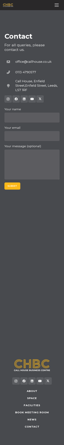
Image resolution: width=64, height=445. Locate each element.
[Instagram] (8, 99)
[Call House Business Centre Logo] (8, 5)
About (32, 391)
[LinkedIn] (24, 99)
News (32, 419)
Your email (12, 127)
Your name (12, 109)
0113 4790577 (25, 72)
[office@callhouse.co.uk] (9, 62)
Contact (32, 426)
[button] (56, 5)
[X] (40, 99)
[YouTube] (32, 99)
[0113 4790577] (9, 72)
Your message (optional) (22, 146)
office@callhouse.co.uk (33, 62)
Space (32, 398)
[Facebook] (16, 99)
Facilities (32, 405)
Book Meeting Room (32, 412)
